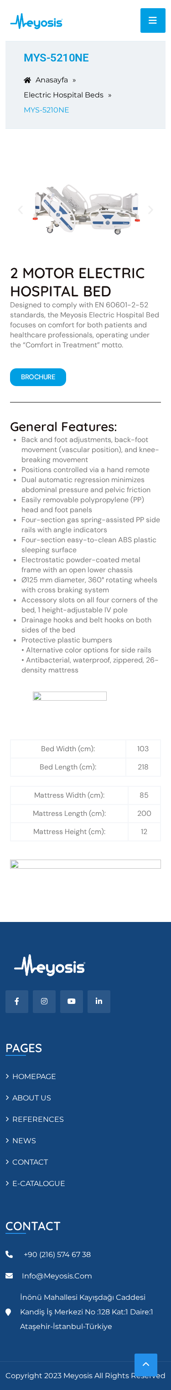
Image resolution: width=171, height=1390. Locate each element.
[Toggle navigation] (153, 20)
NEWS (24, 1140)
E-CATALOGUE (38, 1183)
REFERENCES (38, 1119)
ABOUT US (31, 1098)
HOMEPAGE (34, 1076)
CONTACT (30, 1162)
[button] (20, 209)
